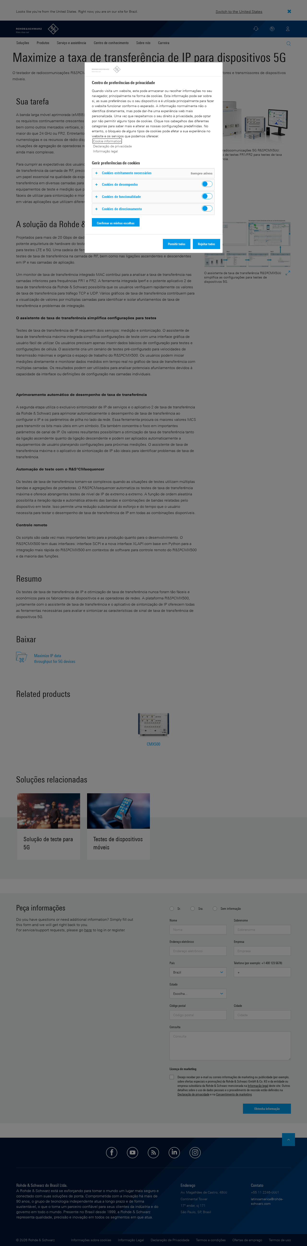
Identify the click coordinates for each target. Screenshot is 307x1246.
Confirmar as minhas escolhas (116, 223)
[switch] (207, 184)
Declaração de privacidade (112, 146)
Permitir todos (176, 244)
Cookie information (107, 141)
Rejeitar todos (206, 244)
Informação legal (105, 151)
